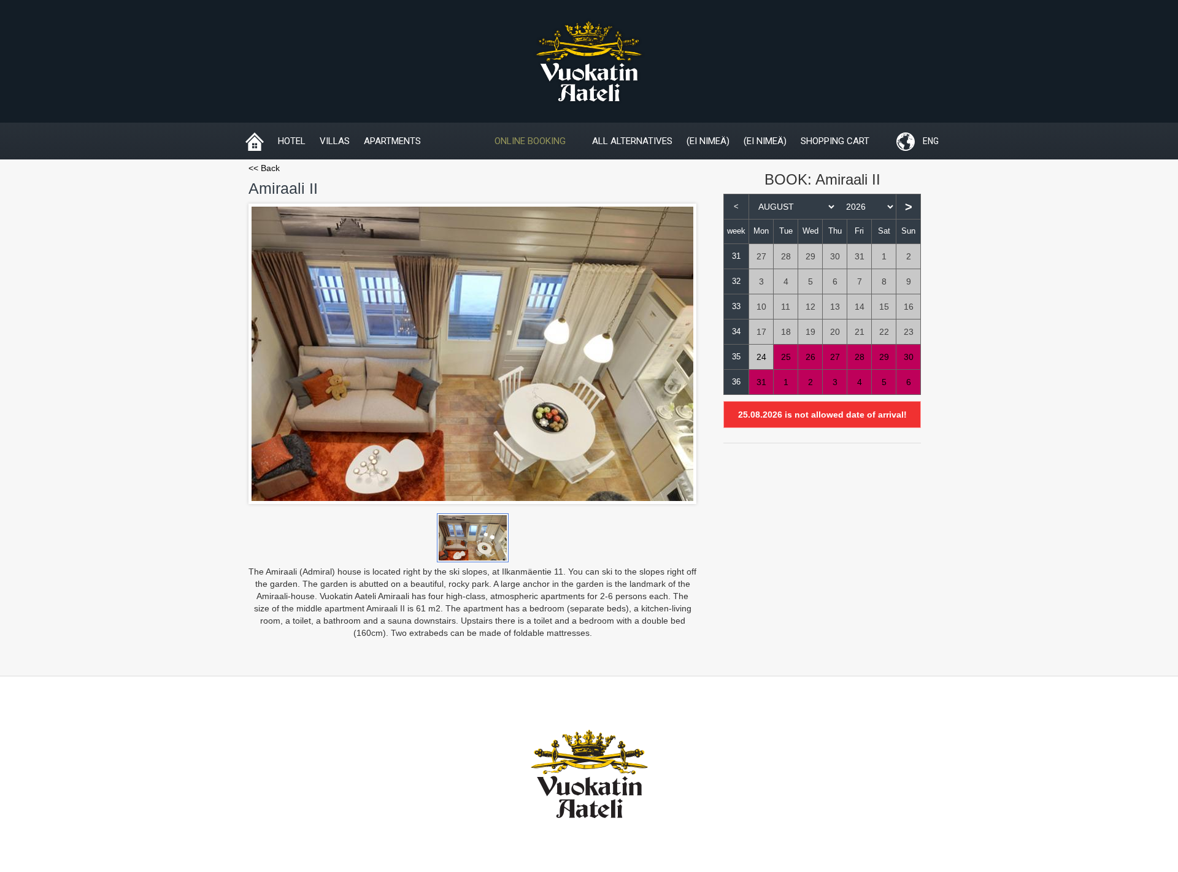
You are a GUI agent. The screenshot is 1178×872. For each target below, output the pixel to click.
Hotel (292, 141)
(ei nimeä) (708, 141)
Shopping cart (835, 141)
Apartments (392, 141)
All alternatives (632, 141)
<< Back (264, 168)
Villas (335, 141)
